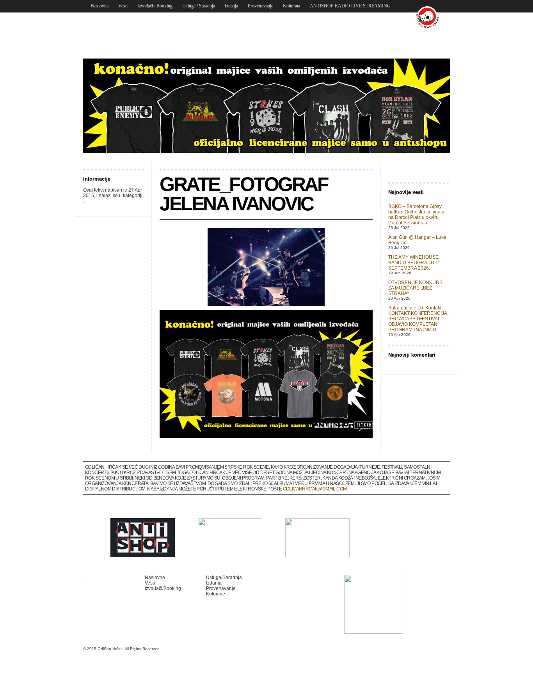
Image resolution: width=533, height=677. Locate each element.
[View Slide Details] (266, 106)
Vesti (123, 6)
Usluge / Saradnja (198, 6)
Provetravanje (260, 6)
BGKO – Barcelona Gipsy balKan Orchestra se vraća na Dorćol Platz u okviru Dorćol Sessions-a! (416, 215)
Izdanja (231, 6)
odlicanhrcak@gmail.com (315, 489)
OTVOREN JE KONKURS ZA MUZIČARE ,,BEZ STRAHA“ (415, 288)
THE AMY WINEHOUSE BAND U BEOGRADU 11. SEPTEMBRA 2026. (415, 262)
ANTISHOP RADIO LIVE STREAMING (350, 6)
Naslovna (99, 6)
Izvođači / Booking (154, 6)
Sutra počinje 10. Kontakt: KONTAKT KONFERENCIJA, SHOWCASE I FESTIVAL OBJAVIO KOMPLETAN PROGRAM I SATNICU (418, 318)
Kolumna (291, 6)
